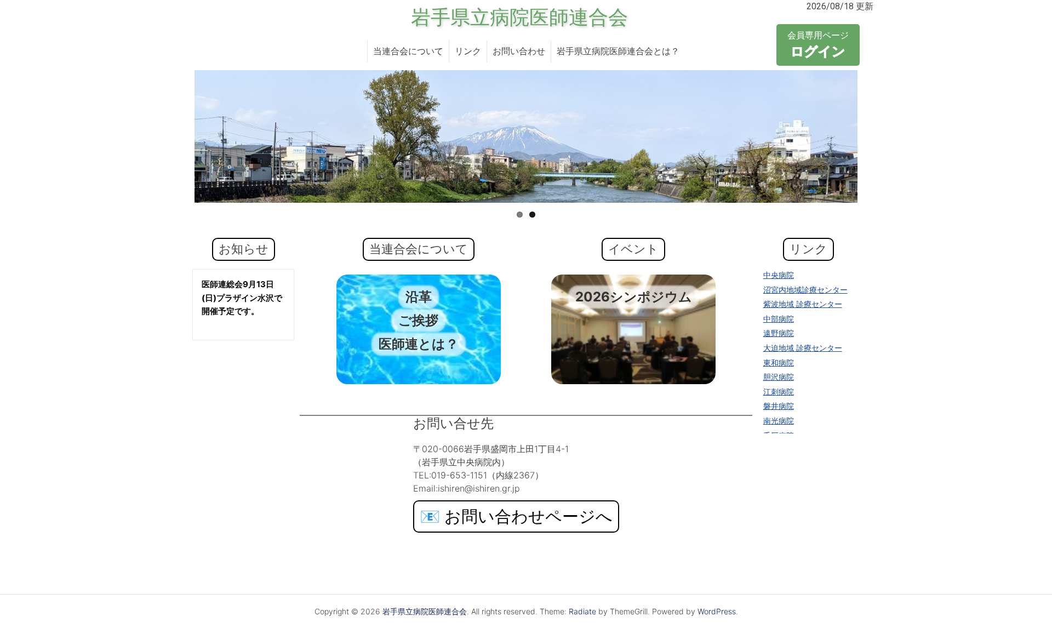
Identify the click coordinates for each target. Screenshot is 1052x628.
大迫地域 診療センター (802, 347)
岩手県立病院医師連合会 (519, 17)
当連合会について (408, 51)
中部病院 (778, 318)
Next (874, 136)
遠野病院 (778, 333)
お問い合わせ (519, 51)
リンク (468, 51)
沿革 (418, 297)
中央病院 (778, 274)
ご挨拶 (418, 320)
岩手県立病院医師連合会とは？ (618, 51)
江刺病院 (778, 391)
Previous (178, 136)
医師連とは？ (419, 344)
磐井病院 (778, 405)
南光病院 (778, 420)
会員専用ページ (818, 44)
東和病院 (778, 362)
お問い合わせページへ (516, 516)
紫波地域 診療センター (802, 304)
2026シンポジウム (633, 297)
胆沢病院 (778, 376)
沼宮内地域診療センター (805, 289)
